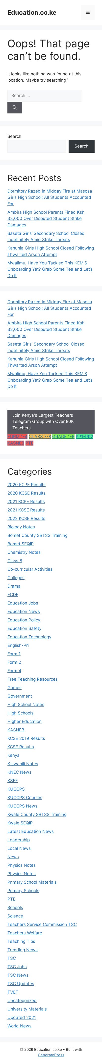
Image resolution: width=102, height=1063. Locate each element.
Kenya (13, 755)
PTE (29, 443)
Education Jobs (22, 603)
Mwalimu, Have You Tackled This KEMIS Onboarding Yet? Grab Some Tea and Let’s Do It (50, 269)
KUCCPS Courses (24, 797)
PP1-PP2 (84, 436)
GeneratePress (51, 1055)
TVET (12, 992)
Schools (15, 907)
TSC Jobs (17, 966)
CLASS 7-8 (40, 436)
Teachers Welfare (24, 932)
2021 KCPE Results (26, 501)
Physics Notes (21, 865)
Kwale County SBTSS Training (37, 814)
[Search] (14, 108)
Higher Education (24, 721)
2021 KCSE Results (26, 509)
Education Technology (29, 636)
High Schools (20, 712)
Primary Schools (23, 890)
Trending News (22, 949)
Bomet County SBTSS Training (37, 535)
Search (14, 136)
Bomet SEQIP (20, 543)
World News (19, 1025)
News (13, 856)
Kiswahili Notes (22, 763)
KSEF (12, 780)
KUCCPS (16, 789)
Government (19, 696)
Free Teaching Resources (32, 679)
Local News (19, 848)
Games (14, 687)
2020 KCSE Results (26, 493)
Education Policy (23, 619)
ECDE (12, 594)
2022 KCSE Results (26, 518)
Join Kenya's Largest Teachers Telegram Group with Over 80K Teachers (43, 421)
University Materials (27, 1009)
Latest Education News (30, 831)
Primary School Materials (32, 882)
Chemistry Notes (24, 552)
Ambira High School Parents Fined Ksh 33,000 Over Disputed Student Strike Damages (45, 218)
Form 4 (14, 670)
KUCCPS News (22, 806)
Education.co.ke (31, 12)
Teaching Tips (21, 941)
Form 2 (14, 662)
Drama (14, 586)
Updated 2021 (21, 1017)
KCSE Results (20, 746)
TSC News (17, 975)
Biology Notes (21, 526)
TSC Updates (20, 983)
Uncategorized (22, 1000)
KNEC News (19, 772)
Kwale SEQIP (20, 822)
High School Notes (25, 704)
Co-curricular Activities (29, 569)
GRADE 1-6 (63, 436)
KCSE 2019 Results (26, 738)
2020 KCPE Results (26, 484)
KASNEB (15, 443)
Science (15, 915)
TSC (11, 958)
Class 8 (14, 560)
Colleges (16, 577)
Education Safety (24, 628)
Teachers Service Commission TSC (42, 924)
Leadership (18, 839)
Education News (23, 611)
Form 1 (14, 653)
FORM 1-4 (17, 436)
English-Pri (18, 645)
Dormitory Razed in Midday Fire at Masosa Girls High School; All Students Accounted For (49, 197)
